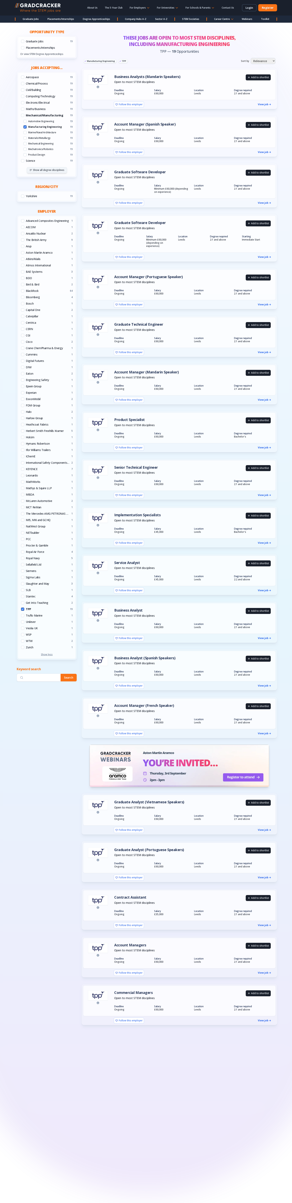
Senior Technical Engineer (136, 467)
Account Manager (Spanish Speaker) (144, 124)
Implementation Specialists (137, 515)
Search (68, 677)
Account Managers (130, 945)
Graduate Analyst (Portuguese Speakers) (149, 849)
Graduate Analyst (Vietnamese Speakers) (149, 802)
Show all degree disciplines (48, 170)
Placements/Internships (60, 19)
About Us (92, 7)
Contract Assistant (130, 897)
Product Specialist (129, 419)
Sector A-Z (161, 19)
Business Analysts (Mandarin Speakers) (147, 76)
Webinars (247, 19)
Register (268, 8)
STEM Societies (190, 19)
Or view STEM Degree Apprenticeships (41, 54)
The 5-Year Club (114, 7)
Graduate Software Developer (140, 172)
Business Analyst (128, 610)
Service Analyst (127, 562)
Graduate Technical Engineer (138, 324)
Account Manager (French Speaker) (144, 705)
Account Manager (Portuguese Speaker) (148, 277)
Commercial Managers (133, 992)
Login (249, 8)
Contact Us (228, 7)
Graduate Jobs (31, 19)
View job (263, 104)
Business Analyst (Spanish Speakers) (144, 658)
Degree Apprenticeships (96, 19)
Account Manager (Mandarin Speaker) (146, 372)
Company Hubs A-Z (135, 19)
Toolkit (265, 19)
